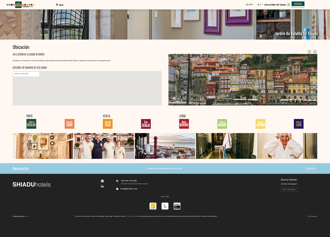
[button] (309, 51)
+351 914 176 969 (129, 181)
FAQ (277, 5)
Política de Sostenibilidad (209, 216)
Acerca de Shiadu (270, 5)
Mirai (27, 216)
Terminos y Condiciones (82, 216)
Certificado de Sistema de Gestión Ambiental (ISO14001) (182, 216)
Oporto (61, 5)
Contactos (283, 5)
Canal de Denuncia (158, 216)
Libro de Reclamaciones (144, 216)
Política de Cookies (119, 216)
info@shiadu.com (129, 189)
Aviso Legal (108, 216)
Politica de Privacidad (97, 216)
